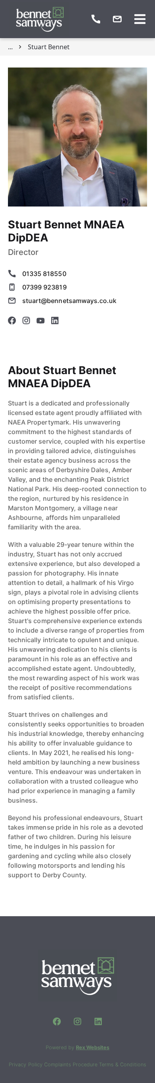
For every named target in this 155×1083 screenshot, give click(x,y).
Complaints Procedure (71, 1065)
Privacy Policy (26, 1065)
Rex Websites (92, 1047)
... (10, 46)
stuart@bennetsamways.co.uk (69, 301)
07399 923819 (44, 287)
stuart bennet (49, 46)
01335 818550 (44, 274)
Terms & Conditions (122, 1065)
